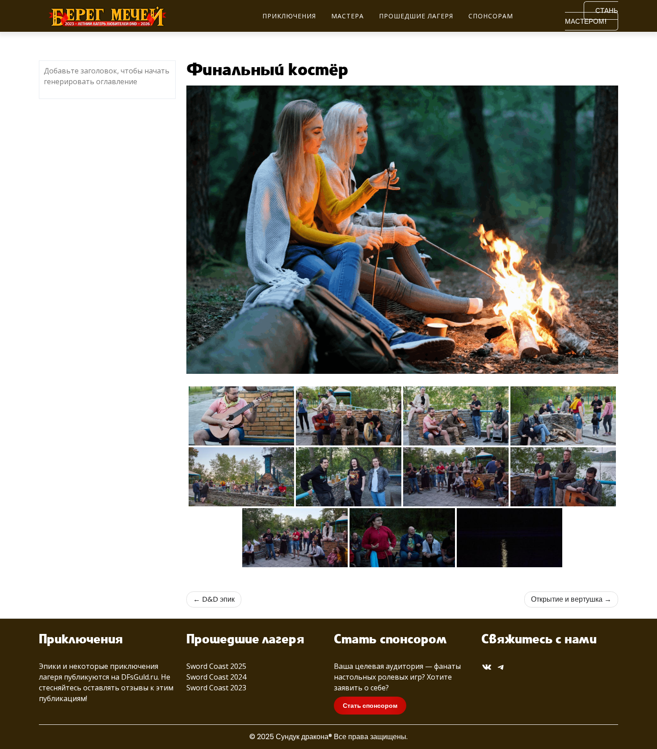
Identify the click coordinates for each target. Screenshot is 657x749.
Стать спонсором (370, 705)
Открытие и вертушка (566, 599)
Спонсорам (490, 16)
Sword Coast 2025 (216, 666)
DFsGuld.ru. (140, 677)
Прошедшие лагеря (416, 16)
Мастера (347, 16)
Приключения (289, 16)
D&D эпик (218, 599)
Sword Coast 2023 (216, 688)
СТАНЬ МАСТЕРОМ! (591, 16)
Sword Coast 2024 (216, 677)
